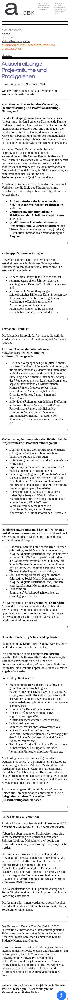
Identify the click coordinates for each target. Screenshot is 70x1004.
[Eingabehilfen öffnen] (61, 995)
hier (32, 90)
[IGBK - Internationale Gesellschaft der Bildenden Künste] (35, 12)
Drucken (7, 55)
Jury (43, 892)
